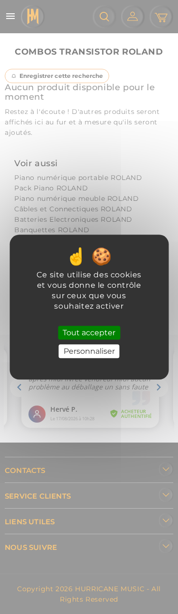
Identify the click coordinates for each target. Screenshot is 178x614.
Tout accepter (89, 332)
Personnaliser (89, 351)
